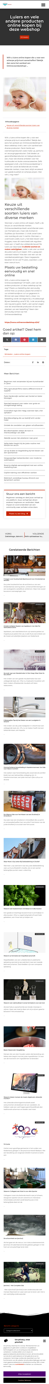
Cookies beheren (24, 1380)
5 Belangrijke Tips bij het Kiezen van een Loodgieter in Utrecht (22, 721)
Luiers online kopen (22, 354)
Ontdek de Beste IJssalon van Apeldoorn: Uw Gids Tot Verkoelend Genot (22, 626)
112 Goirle (7, 1144)
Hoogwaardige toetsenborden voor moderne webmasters (22, 459)
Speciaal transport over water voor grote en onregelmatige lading (22, 404)
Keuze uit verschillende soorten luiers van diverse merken (23, 126)
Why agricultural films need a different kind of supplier (23, 390)
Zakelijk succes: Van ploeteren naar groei (21, 438)
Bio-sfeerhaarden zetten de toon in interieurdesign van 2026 (18, 432)
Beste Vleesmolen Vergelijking (14, 1050)
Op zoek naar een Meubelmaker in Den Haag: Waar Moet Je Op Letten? (24, 673)
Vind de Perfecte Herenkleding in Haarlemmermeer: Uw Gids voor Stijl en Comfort (24, 768)
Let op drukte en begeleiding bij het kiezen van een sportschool (24, 452)
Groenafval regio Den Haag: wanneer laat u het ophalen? (23, 412)
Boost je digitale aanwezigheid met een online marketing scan (23, 466)
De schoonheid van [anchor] (13, 1238)
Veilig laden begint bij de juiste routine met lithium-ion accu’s (22, 444)
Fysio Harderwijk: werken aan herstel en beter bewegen (23, 397)
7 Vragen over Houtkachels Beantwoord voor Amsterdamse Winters (24, 579)
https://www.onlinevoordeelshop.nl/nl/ (22, 322)
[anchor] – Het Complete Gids (14, 1285)
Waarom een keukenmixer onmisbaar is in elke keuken (23, 909)
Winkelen (24, 37)
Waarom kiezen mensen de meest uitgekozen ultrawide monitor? (23, 1097)
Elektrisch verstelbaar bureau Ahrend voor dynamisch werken (21, 479)
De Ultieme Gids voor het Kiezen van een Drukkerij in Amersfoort (22, 815)
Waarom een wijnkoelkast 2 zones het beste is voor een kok (24, 1003)
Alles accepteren (24, 1374)
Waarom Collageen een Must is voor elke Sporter (20, 1191)
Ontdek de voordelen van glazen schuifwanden (23, 425)
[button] (44, 1341)
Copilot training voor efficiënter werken (20, 473)
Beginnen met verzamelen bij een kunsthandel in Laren (23, 382)
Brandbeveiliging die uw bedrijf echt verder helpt (22, 419)
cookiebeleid (19, 1364)
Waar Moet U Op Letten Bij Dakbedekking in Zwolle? (22, 861)
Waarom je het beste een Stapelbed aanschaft (19, 956)
